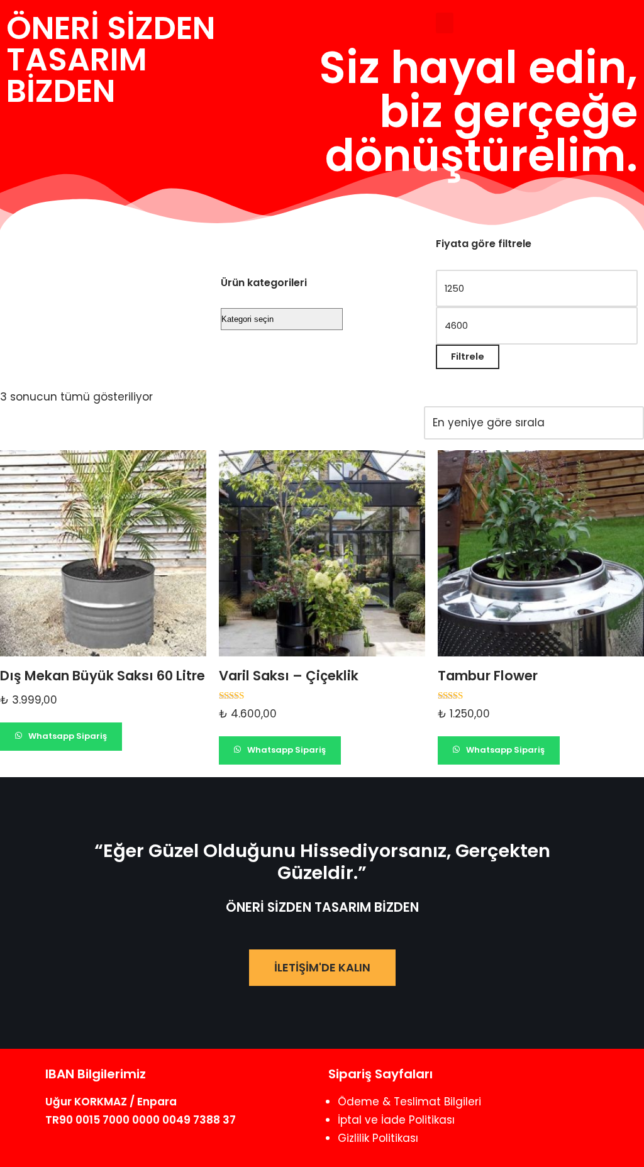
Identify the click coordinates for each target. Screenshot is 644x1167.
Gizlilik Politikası (378, 1138)
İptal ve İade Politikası (396, 1119)
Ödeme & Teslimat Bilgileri (409, 1101)
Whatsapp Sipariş (66, 736)
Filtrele (467, 356)
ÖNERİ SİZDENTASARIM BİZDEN (110, 59)
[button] (444, 23)
